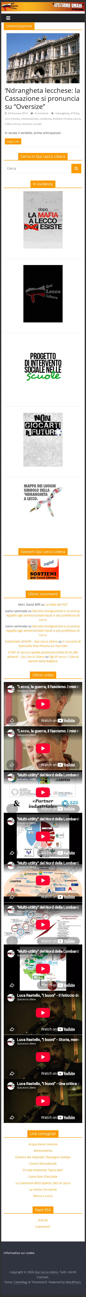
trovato (37, 124)
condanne (45, 118)
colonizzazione (29, 118)
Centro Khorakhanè (43, 1164)
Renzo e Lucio (43, 1196)
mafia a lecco (12, 124)
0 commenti (41, 113)
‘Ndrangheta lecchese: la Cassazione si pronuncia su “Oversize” (42, 98)
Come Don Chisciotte (42, 1176)
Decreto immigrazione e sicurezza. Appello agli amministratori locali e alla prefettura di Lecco (43, 615)
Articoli (43, 1220)
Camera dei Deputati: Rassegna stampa (43, 1157)
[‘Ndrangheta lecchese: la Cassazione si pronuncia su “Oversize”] (43, 35)
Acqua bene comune (43, 1144)
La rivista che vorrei (43, 1189)
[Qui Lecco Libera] (43, 4)
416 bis (75, 113)
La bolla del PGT (56, 604)
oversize (27, 124)
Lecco (76, 118)
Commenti (43, 1227)
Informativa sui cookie (19, 1253)
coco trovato (12, 118)
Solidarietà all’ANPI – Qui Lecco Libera (31, 641)
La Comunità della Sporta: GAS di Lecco (43, 1183)
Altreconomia (43, 1151)
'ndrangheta (62, 113)
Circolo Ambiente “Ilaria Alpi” (43, 1170)
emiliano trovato (62, 118)
